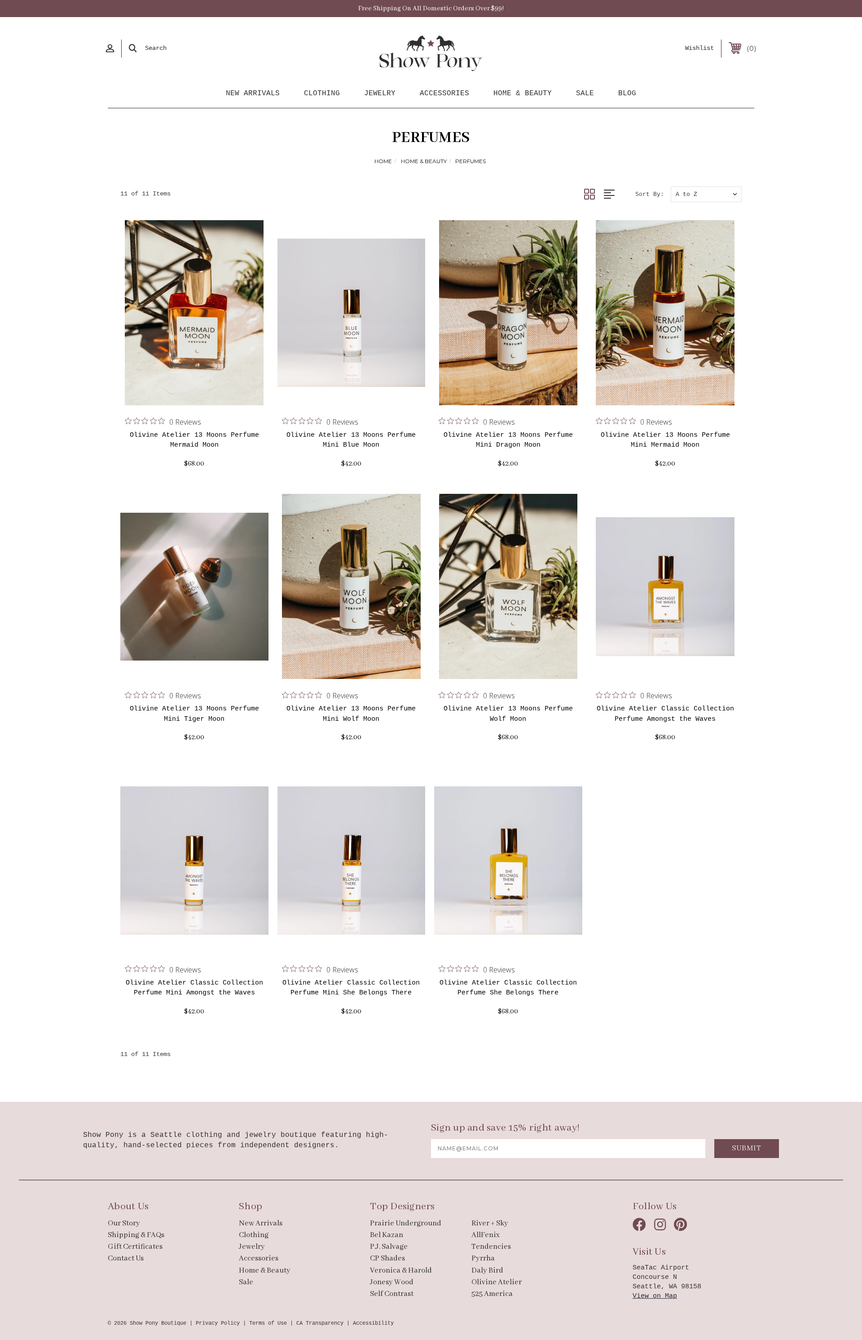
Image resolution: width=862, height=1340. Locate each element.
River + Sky (489, 1223)
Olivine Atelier (496, 1282)
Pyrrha (483, 1258)
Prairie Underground (405, 1223)
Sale (585, 93)
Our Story (124, 1223)
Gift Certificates (135, 1246)
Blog (627, 93)
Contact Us (126, 1258)
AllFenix (485, 1235)
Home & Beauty (522, 93)
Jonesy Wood (391, 1282)
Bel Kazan (386, 1235)
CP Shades (387, 1258)
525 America (492, 1294)
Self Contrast (391, 1294)
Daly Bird (487, 1270)
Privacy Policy (218, 1323)
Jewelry (380, 93)
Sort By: (649, 194)
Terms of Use (268, 1323)
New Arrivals (253, 93)
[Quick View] (183, 394)
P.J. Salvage (389, 1246)
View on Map (655, 1296)
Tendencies (491, 1246)
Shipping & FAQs (136, 1235)
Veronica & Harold (401, 1270)
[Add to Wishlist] (205, 394)
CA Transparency (319, 1323)
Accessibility (373, 1323)
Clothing (322, 93)
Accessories (444, 93)
